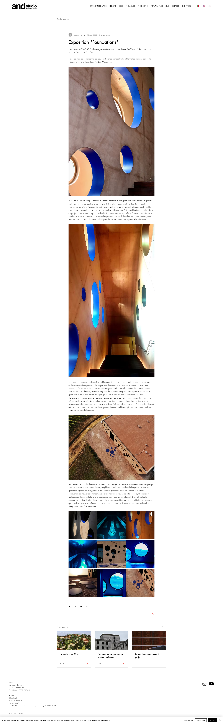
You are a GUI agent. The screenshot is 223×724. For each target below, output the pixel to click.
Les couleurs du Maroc (70, 654)
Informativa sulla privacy (101, 720)
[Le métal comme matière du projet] (149, 640)
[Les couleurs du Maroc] (74, 640)
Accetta (212, 720)
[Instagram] (204, 683)
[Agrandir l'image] (83, 525)
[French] (209, 6)
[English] (204, 6)
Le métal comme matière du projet (147, 655)
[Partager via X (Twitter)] (75, 606)
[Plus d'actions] (153, 35)
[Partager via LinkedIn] (81, 606)
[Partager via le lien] (87, 606)
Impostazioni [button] (188, 720)
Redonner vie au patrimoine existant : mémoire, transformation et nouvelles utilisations (110, 655)
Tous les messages (63, 19)
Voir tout (163, 627)
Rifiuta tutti (201, 720)
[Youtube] (211, 683)
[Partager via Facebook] (70, 606)
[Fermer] (220, 720)
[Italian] (198, 6)
